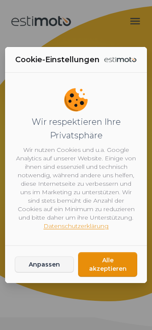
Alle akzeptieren (108, 264)
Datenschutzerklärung (76, 226)
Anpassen (44, 264)
